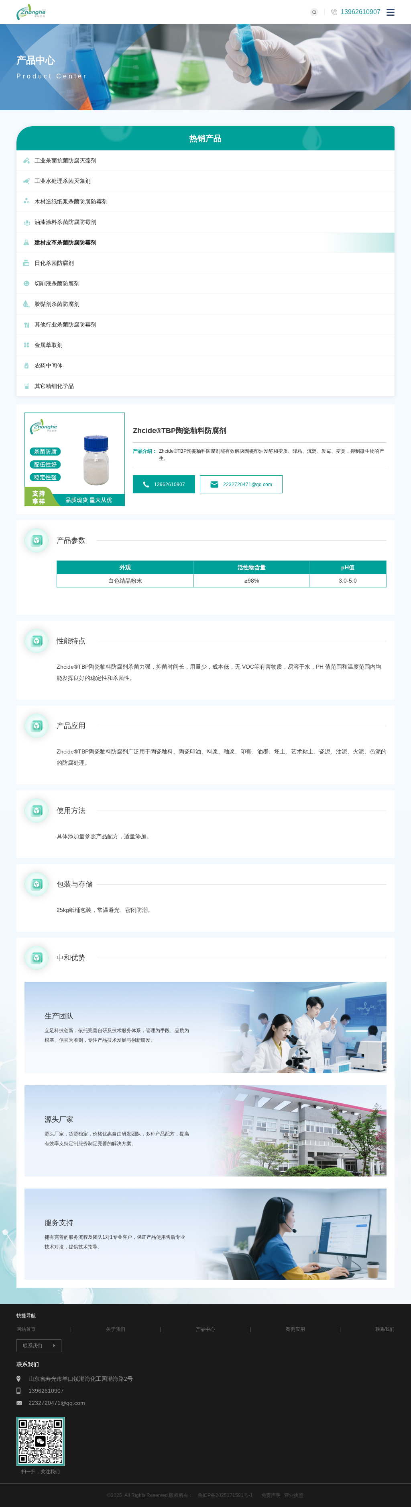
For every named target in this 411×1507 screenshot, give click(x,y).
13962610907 (360, 11)
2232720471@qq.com (247, 484)
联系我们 (385, 1329)
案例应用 (295, 1329)
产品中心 (205, 1329)
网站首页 (26, 1329)
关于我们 (115, 1329)
